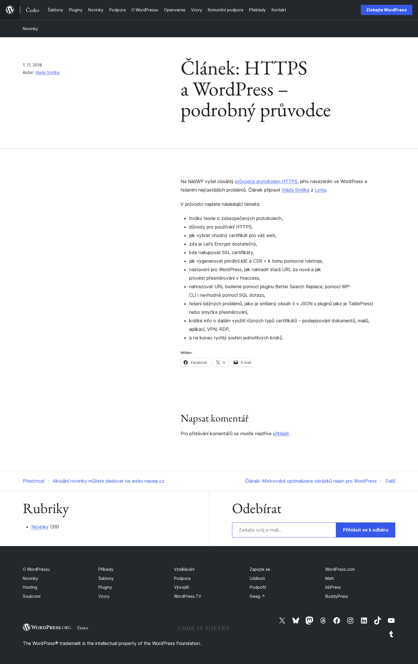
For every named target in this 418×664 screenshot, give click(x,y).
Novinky (30, 28)
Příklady (105, 569)
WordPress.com (340, 569)
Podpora (182, 578)
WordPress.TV (187, 596)
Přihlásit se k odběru (365, 530)
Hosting (30, 587)
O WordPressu (36, 569)
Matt (329, 578)
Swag (257, 596)
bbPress (333, 587)
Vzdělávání (184, 569)
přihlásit (281, 433)
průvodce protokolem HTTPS (266, 181)
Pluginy (105, 587)
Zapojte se (260, 569)
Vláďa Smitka (295, 190)
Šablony (106, 578)
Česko (82, 628)
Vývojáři (181, 587)
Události (257, 578)
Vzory (103, 596)
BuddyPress (336, 596)
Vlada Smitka (47, 72)
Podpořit (258, 587)
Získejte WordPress (386, 9)
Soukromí (31, 596)
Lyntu (320, 190)
